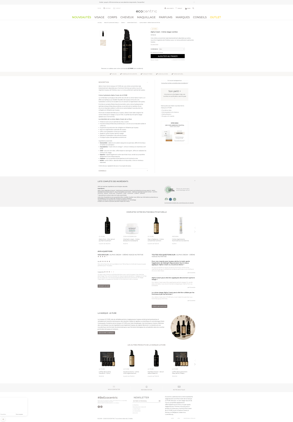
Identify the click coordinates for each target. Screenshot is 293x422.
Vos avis (135, 413)
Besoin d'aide (154, 60)
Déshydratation (166, 114)
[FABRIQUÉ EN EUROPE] (170, 199)
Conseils (200, 17)
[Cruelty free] (174, 199)
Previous (194, 227)
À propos (136, 405)
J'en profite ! (141, 2)
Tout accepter (25, 414)
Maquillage (146, 17)
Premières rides (166, 110)
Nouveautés (81, 17)
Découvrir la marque (106, 333)
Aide (172, 418)
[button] (3, 419)
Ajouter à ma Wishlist (179, 59)
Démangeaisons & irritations (170, 112)
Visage (99, 17)
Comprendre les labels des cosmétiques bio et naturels (179, 203)
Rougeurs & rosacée (168, 116)
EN (100, 8)
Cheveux (127, 17)
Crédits (130, 418)
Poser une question (159, 306)
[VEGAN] (166, 199)
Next (194, 231)
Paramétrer (9, 414)
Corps (112, 17)
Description (104, 82)
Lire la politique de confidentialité (10, 407)
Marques (183, 17)
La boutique (136, 409)
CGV (179, 418)
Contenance (154, 49)
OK (159, 401)
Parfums (165, 17)
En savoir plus (154, 44)
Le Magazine (137, 411)
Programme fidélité (139, 407)
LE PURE (154, 29)
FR (98, 8)
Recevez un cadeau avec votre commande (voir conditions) (122, 68)
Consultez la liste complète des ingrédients (174, 83)
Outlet (215, 17)
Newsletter (139, 397)
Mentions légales (189, 418)
